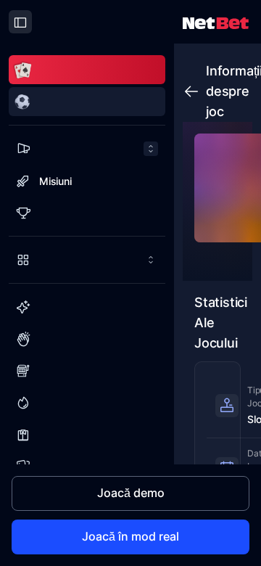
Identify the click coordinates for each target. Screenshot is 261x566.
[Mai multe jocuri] (87, 259)
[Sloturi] (87, 370)
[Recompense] (87, 212)
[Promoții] (87, 148)
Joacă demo (131, 492)
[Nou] (87, 306)
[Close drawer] (20, 21)
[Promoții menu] (87, 148)
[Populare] (87, 338)
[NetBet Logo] (216, 22)
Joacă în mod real (130, 536)
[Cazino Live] (87, 434)
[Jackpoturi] (87, 402)
